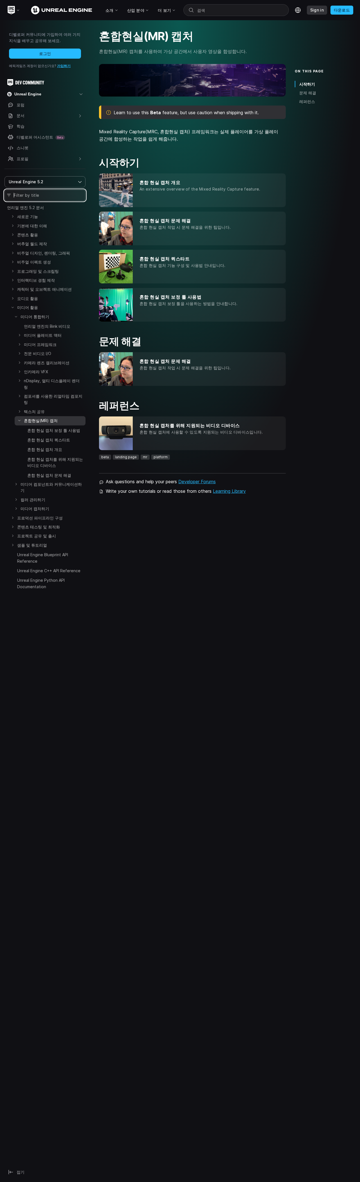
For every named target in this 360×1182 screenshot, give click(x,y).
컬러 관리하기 (33, 499)
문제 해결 (307, 92)
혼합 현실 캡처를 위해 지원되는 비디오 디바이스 (55, 462)
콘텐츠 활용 (27, 234)
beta (105, 457)
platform (161, 457)
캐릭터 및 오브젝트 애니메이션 (44, 289)
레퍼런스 (307, 101)
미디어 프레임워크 (40, 344)
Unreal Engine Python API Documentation (41, 583)
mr (145, 457)
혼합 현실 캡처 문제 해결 (49, 475)
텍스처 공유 (34, 411)
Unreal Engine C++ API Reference (48, 570)
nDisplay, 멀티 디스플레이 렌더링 (52, 383)
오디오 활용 (27, 298)
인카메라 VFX (36, 371)
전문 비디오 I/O (37, 353)
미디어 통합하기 (35, 316)
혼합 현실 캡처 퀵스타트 (48, 439)
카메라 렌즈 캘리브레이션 (46, 362)
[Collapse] (12, 307)
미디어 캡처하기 (35, 508)
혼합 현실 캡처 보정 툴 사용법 (53, 430)
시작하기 (307, 84)
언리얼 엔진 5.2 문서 (25, 207)
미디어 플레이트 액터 (43, 335)
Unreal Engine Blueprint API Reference (42, 557)
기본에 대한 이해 (32, 225)
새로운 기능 (27, 216)
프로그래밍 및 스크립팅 (38, 271)
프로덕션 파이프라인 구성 (40, 518)
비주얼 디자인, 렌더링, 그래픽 (43, 253)
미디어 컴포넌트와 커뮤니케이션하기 (51, 487)
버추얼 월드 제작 (32, 243)
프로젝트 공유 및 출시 (36, 535)
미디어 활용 (27, 307)
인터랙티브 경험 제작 (36, 280)
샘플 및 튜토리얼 (32, 545)
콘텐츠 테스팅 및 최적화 (38, 526)
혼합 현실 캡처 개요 (44, 449)
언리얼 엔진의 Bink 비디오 (47, 326)
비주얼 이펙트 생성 (34, 262)
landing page (126, 457)
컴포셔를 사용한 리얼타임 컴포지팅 (53, 399)
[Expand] (12, 216)
